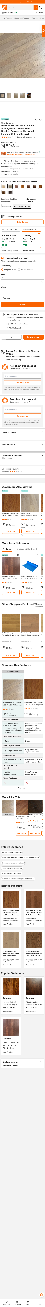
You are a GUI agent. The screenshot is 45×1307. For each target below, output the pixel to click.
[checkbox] (8, 324)
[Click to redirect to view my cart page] (40, 7)
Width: (3, 287)
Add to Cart (35, 337)
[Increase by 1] (19, 337)
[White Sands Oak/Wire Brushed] (10, 186)
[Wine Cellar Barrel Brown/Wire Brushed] (34, 186)
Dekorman (7, 998)
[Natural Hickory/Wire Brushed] (3, 186)
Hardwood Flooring (21, 18)
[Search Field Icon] (36, 7)
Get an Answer (22, 383)
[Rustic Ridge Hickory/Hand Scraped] (28, 186)
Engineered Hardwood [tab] (27, 549)
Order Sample (22, 222)
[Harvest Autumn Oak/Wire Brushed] (22, 186)
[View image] (2, 95)
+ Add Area (6, 298)
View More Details (11, 174)
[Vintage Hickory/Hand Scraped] (3, 192)
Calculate (22, 305)
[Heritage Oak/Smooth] (40, 186)
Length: (4, 277)
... (2, 18)
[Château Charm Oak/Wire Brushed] (16, 186)
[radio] (2, 269)
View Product (8, 924)
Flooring (9, 18)
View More (22, 788)
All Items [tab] (7, 549)
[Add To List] (36, 119)
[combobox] (20, 7)
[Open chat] (43, 31)
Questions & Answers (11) (26, 137)
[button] (22, 433)
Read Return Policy (13, 359)
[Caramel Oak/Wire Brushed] (10, 192)
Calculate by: (6, 265)
